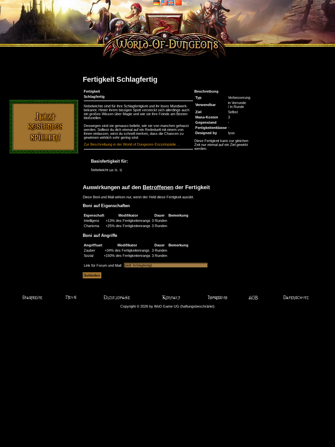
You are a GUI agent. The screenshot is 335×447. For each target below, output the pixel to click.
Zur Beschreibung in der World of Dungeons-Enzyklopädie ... (132, 144)
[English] (167, 3)
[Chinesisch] (178, 3)
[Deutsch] (156, 3)
